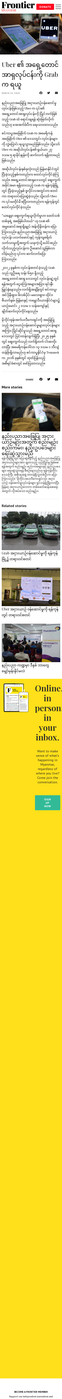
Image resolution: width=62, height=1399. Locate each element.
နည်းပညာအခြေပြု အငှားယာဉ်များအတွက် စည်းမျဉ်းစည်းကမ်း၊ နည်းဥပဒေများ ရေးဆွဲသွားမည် (30, 444)
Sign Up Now (47, 803)
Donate (45, 7)
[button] (41, 93)
